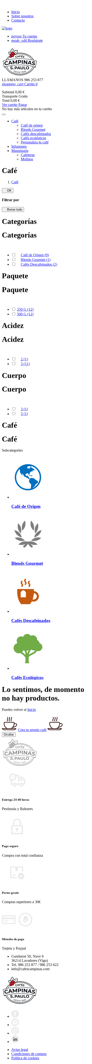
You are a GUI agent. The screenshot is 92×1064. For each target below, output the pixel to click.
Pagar (22, 105)
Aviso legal (19, 1050)
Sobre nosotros (22, 16)
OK (8, 190)
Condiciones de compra (28, 1054)
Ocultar (9, 734)
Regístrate (27, 40)
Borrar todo (13, 209)
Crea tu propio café (32, 730)
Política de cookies (25, 1058)
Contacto (18, 20)
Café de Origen (35, 255)
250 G (25, 309)
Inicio (15, 12)
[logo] (7, 28)
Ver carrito (9, 105)
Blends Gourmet (35, 260)
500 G (25, 314)
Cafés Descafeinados (39, 264)
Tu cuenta (24, 36)
